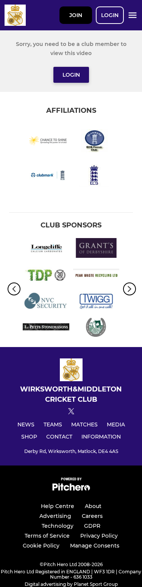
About (93, 506)
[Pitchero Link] (71, 488)
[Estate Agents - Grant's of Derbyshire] (96, 249)
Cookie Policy (41, 545)
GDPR (92, 525)
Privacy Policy (99, 535)
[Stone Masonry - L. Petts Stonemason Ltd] (46, 328)
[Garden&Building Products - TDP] (46, 275)
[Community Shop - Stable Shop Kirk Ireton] (96, 328)
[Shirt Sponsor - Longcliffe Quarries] (46, 249)
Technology (57, 525)
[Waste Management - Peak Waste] (96, 275)
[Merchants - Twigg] (96, 302)
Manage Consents (94, 545)
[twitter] (71, 412)
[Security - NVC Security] (46, 302)
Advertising (55, 516)
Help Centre (57, 506)
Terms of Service (47, 535)
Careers (92, 516)
